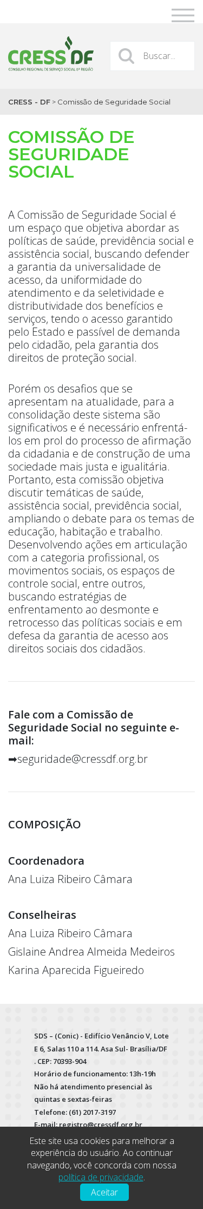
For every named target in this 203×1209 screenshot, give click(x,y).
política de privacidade (100, 1177)
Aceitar (104, 1192)
